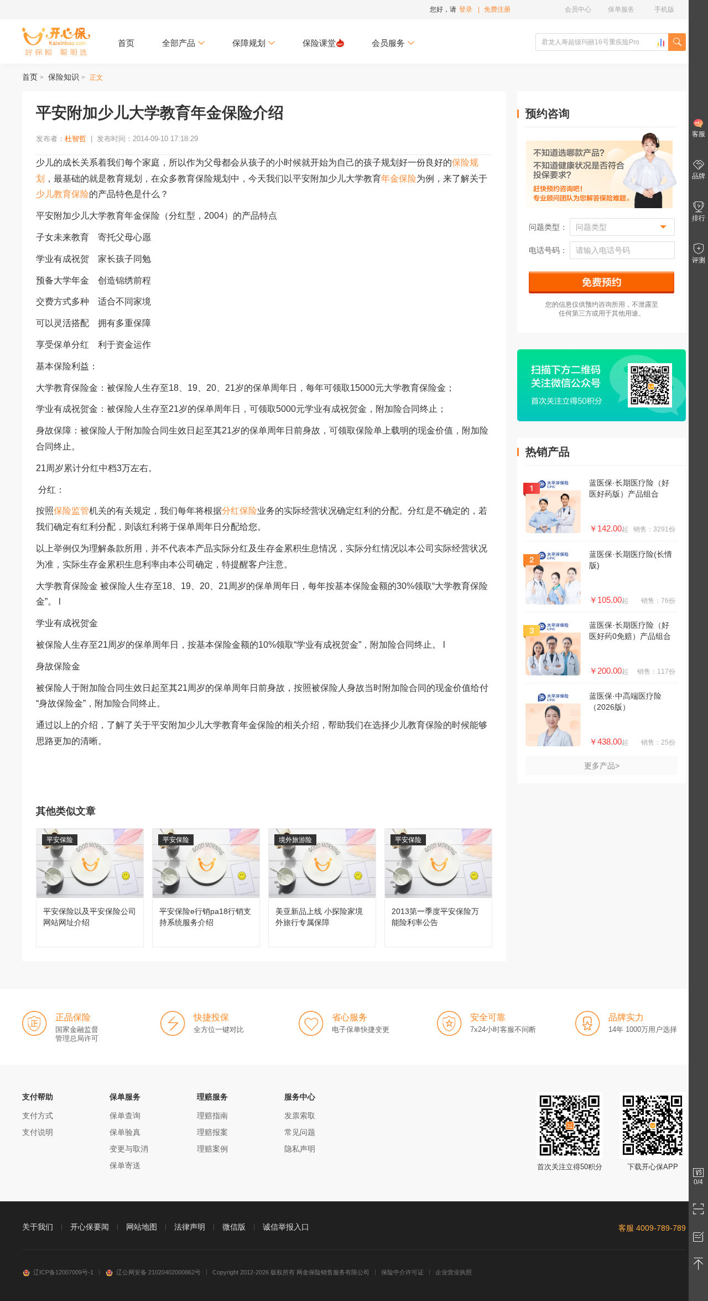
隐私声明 (299, 1148)
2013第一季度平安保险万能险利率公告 (438, 888)
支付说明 (37, 1132)
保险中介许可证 (402, 1272)
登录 (465, 9)
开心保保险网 (56, 41)
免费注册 (497, 9)
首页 (126, 43)
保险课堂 (319, 43)
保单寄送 (125, 1165)
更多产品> (602, 765)
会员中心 (578, 9)
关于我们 (37, 1226)
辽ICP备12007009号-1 (63, 1272)
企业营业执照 (453, 1272)
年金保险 (399, 178)
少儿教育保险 (62, 194)
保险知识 (63, 77)
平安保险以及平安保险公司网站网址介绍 (90, 888)
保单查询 (125, 1115)
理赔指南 (212, 1115)
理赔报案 (212, 1132)
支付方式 (37, 1115)
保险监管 (71, 510)
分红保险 (239, 510)
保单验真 (125, 1132)
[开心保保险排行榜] (661, 42)
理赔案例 (212, 1148)
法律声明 (189, 1226)
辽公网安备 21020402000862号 (158, 1272)
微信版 (234, 1226)
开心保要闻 (89, 1226)
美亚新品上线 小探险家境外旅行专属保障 (322, 888)
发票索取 (299, 1115)
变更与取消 (129, 1148)
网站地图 (141, 1226)
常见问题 (299, 1132)
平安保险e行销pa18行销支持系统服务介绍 (206, 888)
